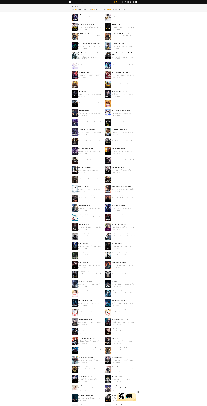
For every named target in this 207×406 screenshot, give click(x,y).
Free (88, 2)
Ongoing (79, 9)
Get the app (101, 2)
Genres (91, 2)
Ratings (123, 9)
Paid (96, 9)
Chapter (119, 9)
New (116, 9)
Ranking (96, 2)
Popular (108, 9)
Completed (84, 9)
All (76, 9)
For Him (84, 2)
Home (74, 2)
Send (134, 390)
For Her (79, 2)
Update (112, 9)
